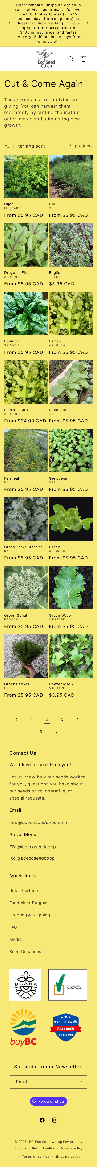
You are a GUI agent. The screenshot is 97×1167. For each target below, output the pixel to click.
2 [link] (47, 719)
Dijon (9, 204)
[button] (11, 59)
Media (15, 939)
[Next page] (56, 732)
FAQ (13, 927)
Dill (52, 204)
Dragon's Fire (16, 272)
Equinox (11, 341)
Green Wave (60, 615)
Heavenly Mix (61, 684)
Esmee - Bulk (16, 410)
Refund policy (43, 1148)
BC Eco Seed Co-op (45, 1142)
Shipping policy (67, 1156)
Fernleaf (11, 478)
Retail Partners (24, 890)
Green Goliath (17, 615)
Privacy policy (71, 1148)
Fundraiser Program (29, 902)
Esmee (55, 341)
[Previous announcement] (9, 23)
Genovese (58, 478)
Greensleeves (17, 684)
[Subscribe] (80, 1082)
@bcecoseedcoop (37, 846)
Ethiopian (57, 410)
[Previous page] (16, 719)
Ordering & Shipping (29, 915)
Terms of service (36, 1156)
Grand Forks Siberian (23, 547)
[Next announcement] (87, 23)
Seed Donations (25, 951)
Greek (54, 547)
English (55, 272)
